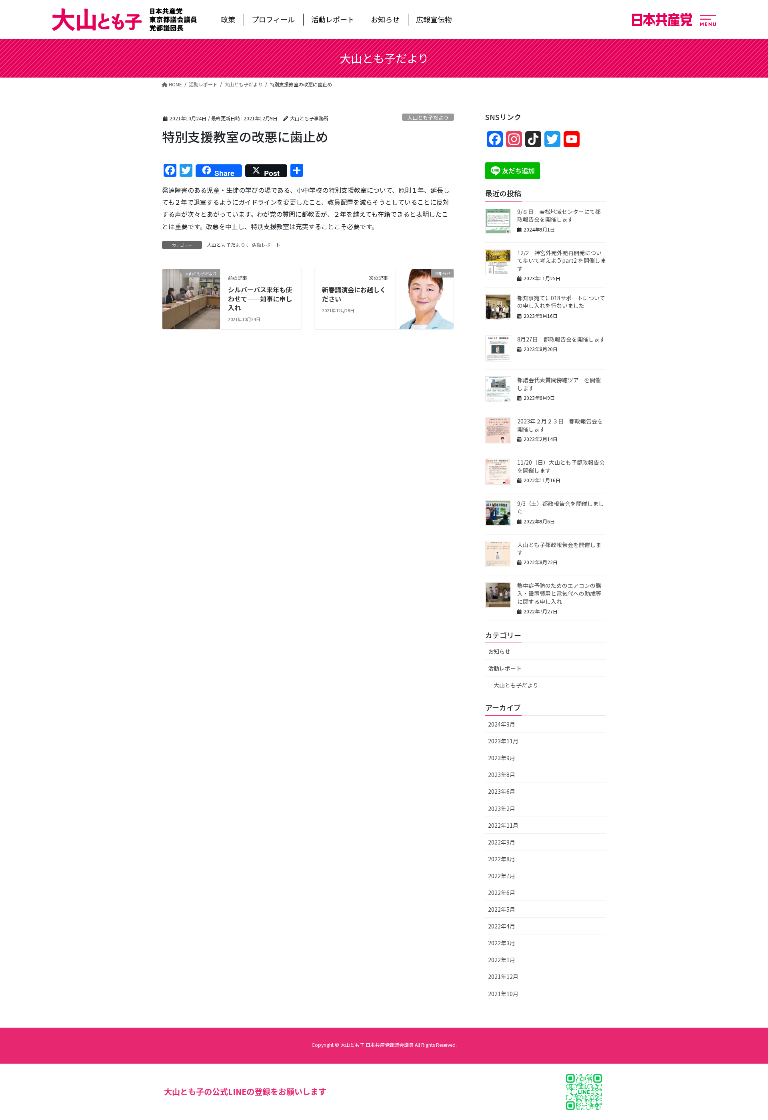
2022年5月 (501, 909)
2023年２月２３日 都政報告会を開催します (560, 425)
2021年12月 (503, 976)
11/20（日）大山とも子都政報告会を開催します (561, 466)
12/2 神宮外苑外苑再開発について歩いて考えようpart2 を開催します (561, 260)
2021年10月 (503, 994)
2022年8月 (501, 859)
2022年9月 (501, 842)
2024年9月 (501, 724)
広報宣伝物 (434, 19)
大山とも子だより (428, 117)
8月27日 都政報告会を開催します (561, 339)
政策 (228, 19)
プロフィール (273, 19)
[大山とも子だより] (191, 298)
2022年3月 (501, 943)
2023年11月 (503, 741)
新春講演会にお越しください (354, 294)
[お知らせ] (425, 298)
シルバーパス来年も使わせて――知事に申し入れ (260, 298)
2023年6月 (501, 791)
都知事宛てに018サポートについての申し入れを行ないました (561, 302)
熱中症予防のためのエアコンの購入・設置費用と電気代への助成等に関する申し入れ (559, 593)
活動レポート (332, 19)
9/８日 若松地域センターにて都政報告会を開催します (559, 216)
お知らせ (385, 19)
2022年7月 (501, 876)
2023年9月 (501, 758)
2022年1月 (501, 960)
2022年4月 (501, 926)
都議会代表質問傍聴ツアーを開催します (559, 384)
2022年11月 (503, 825)
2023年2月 (501, 809)
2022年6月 (501, 892)
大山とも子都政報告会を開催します (559, 549)
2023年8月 (501, 775)
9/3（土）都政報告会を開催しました (560, 507)
